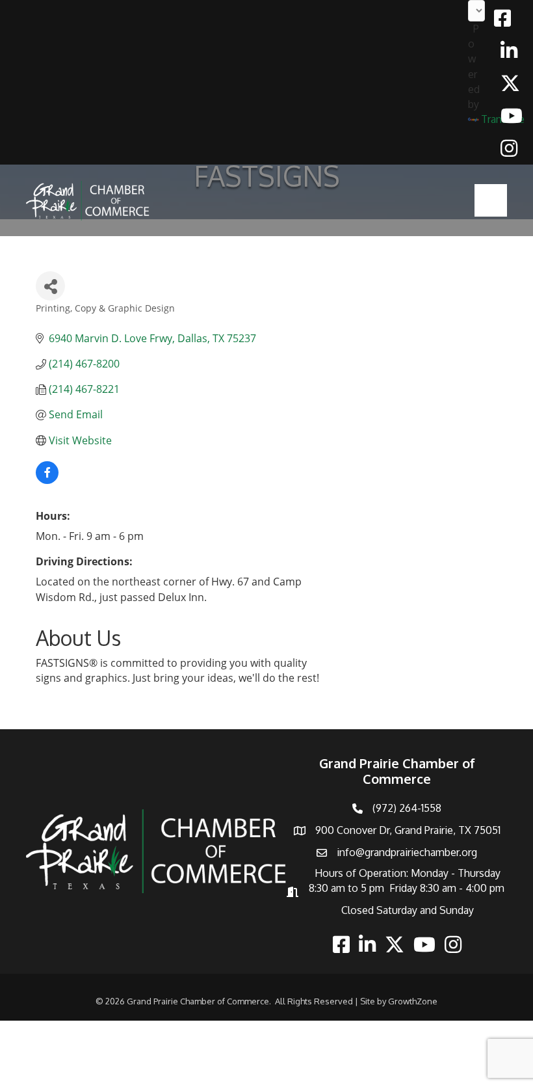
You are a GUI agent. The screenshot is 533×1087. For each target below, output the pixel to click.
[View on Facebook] (47, 480)
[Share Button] (50, 286)
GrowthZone (412, 1001)
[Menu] (490, 200)
